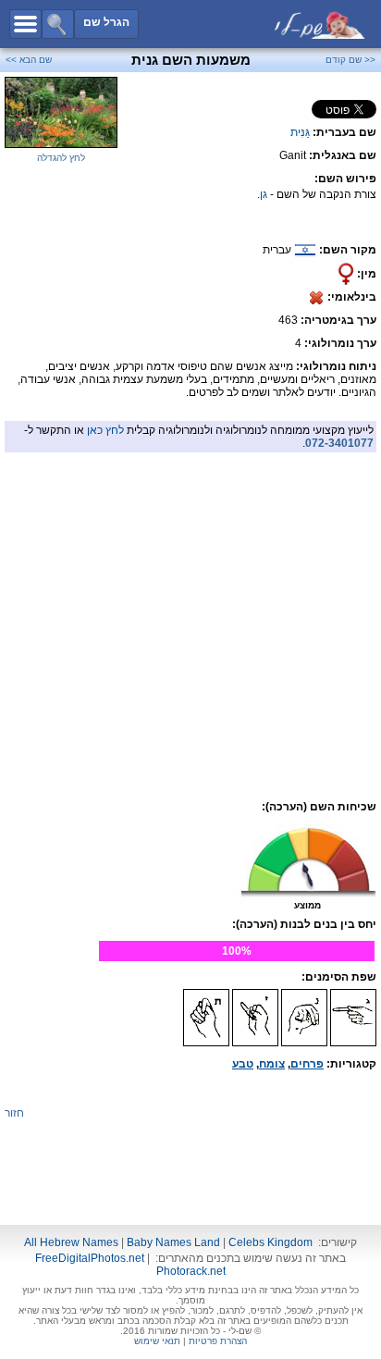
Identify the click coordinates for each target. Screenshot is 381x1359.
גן (263, 194)
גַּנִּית (300, 132)
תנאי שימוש (157, 1341)
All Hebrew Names (71, 1242)
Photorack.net (191, 1271)
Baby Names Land (173, 1242)
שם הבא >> (29, 60)
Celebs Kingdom (270, 1242)
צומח (272, 1063)
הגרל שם (106, 22)
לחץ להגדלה (61, 158)
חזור (14, 1112)
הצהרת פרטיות (218, 1341)
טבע (242, 1063)
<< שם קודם (350, 60)
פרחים (307, 1063)
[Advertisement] (190, 582)
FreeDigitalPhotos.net (89, 1258)
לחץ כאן (105, 430)
